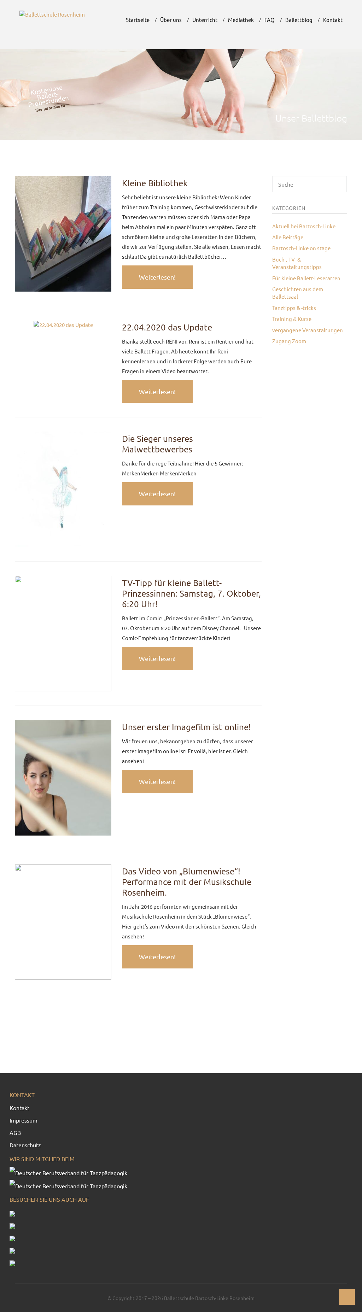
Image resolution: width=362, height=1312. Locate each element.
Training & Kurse (291, 318)
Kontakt (19, 1107)
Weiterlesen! (157, 277)
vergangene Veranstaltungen (307, 330)
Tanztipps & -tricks (294, 307)
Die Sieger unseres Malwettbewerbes (157, 443)
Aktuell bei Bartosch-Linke (303, 226)
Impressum (23, 1120)
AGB (15, 1132)
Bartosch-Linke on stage (301, 248)
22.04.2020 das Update (167, 327)
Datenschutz (25, 1144)
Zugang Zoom (289, 341)
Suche (341, 186)
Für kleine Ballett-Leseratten (306, 278)
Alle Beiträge (287, 237)
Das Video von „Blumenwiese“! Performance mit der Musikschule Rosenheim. (186, 881)
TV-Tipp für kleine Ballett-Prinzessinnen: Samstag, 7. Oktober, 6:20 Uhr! (191, 593)
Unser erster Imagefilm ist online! (186, 727)
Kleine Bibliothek (155, 183)
